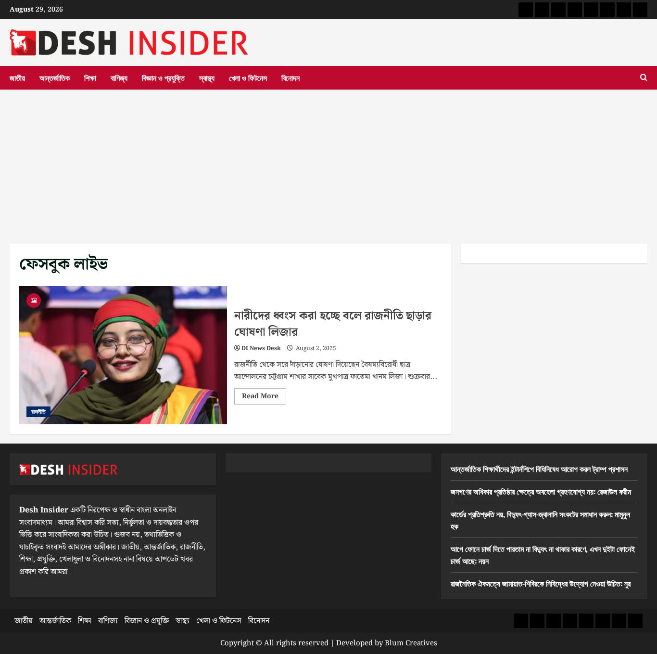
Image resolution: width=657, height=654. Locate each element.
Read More (264, 398)
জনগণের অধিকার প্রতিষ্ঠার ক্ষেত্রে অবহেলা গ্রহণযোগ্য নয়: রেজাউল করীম (541, 491)
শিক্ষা (90, 77)
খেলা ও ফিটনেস (248, 77)
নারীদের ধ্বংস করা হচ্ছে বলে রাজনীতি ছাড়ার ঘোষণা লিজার (123, 355)
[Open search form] (643, 78)
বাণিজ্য (119, 77)
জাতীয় (17, 77)
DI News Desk (261, 348)
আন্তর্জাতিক (54, 77)
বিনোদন (290, 77)
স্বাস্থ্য (207, 77)
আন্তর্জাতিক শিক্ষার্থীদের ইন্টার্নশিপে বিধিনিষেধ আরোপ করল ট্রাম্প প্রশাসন (539, 468)
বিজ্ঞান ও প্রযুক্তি (163, 77)
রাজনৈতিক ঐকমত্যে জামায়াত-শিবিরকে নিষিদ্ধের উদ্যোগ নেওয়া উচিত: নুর (541, 583)
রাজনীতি (38, 411)
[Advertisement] (328, 161)
